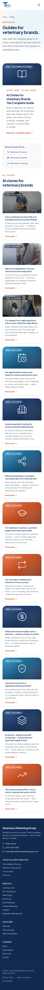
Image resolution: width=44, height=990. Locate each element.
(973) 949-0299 (12, 847)
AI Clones (6, 875)
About (4, 946)
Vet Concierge (8, 930)
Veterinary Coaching (19, 163)
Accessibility (7, 981)
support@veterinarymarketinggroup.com (22, 851)
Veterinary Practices (18, 152)
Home (4, 17)
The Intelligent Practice (11, 864)
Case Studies (7, 950)
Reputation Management (12, 914)
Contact (5, 957)
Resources (6, 954)
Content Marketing (9, 906)
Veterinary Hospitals (18, 158)
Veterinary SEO (8, 888)
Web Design (7, 895)
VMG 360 (6, 926)
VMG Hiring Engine (9, 934)
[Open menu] (39, 5)
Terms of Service (24, 977)
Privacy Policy (8, 977)
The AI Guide (7, 871)
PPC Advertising (8, 891)
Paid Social (6, 899)
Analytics (6, 910)
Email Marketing (8, 903)
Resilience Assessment (11, 868)
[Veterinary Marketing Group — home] (6, 5)
